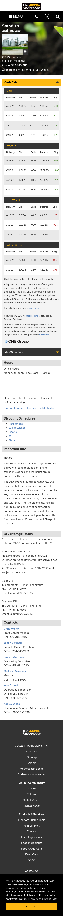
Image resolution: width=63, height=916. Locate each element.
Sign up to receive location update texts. (29, 408)
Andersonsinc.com (31, 768)
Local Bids (31, 788)
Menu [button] (18, 16)
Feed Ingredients (31, 837)
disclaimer (44, 334)
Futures (31, 794)
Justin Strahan (13, 643)
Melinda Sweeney (15, 671)
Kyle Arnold (11, 685)
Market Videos (31, 800)
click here (33, 308)
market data (32, 316)
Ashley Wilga (12, 704)
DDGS (31, 860)
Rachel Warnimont (15, 657)
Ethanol (31, 831)
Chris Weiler (11, 628)
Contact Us (31, 871)
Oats (12, 440)
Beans (13, 432)
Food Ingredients (31, 843)
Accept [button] (31, 906)
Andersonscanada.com (32, 774)
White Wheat (17, 428)
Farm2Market (31, 825)
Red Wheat (16, 423)
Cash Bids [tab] (10, 82)
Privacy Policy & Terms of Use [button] (42, 898)
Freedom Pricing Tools (31, 820)
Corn (12, 436)
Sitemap (32, 757)
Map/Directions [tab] (14, 352)
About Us (31, 751)
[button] (57, 16)
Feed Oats (31, 854)
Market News (32, 806)
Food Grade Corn (31, 848)
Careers (31, 763)
